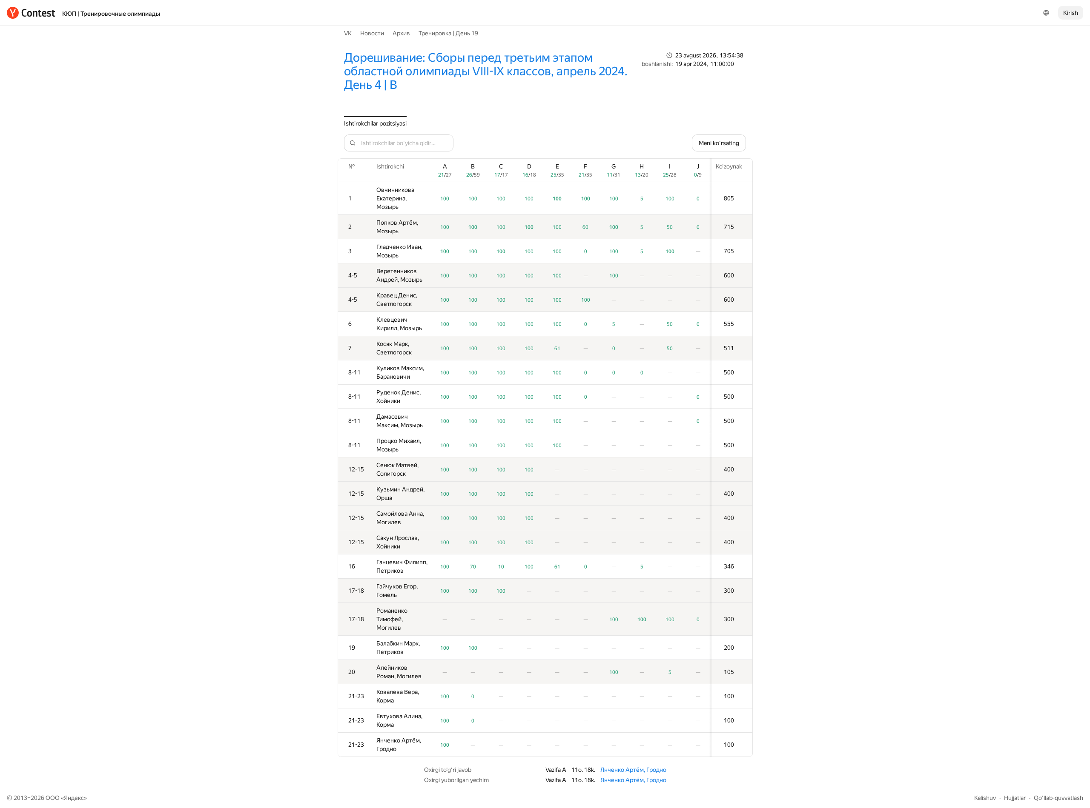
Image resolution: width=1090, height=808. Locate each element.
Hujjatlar (1015, 797)
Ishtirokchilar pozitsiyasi (375, 123)
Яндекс (74, 797)
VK (348, 33)
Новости (372, 33)
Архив (401, 33)
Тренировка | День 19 (448, 33)
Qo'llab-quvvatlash (1058, 797)
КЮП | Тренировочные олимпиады (111, 13)
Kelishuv (985, 797)
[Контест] (31, 13)
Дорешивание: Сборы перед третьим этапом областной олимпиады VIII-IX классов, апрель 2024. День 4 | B (486, 71)
